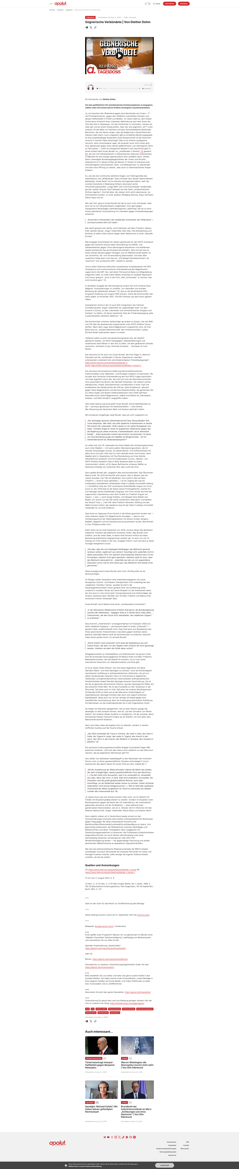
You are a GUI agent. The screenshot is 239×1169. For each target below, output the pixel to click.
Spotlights (90, 1102)
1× (139, 88)
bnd (87, 1009)
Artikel (124, 1058)
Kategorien (60, 10)
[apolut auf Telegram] (104, 1137)
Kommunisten (103, 1013)
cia (93, 1009)
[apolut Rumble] (127, 1137)
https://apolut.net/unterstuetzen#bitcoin (110, 959)
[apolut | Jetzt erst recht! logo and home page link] (61, 4)
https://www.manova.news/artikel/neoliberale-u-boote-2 (110, 872)
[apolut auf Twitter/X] (119, 1137)
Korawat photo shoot (104, 926)
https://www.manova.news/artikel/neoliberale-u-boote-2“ (116, 365)
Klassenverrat (91, 1013)
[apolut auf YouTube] (108, 1137)
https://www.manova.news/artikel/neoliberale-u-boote (112, 870)
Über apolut (185, 1148)
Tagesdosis (69, 10)
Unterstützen (169, 4)
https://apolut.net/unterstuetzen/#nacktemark (105, 948)
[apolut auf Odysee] (130, 1137)
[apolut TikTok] (123, 1137)
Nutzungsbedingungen (168, 1152)
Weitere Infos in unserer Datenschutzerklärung (85, 1166)
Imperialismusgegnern (145, 1009)
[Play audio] (98, 88)
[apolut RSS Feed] (134, 1137)
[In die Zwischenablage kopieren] (95, 27)
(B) (86, 154)
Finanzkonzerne (114, 1009)
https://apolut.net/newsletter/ (138, 992)
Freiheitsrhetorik (128, 1009)
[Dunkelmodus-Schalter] (147, 3)
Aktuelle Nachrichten (93, 1058)
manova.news (143, 915)
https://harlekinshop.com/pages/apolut (127, 1003)
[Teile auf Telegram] (87, 27)
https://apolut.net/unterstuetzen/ (99, 967)
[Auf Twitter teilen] (91, 1021)
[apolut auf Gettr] (112, 1137)
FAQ (187, 1142)
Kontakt (186, 1145)
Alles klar (164, 1165)
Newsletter (184, 4)
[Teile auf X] (91, 27)
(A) (141, 151)
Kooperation (115, 1013)
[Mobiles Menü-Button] (51, 4)
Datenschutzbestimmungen (166, 1148)
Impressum (172, 1155)
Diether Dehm (101, 1009)
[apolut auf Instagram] (115, 1137)
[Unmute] (143, 88)
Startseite (52, 10)
